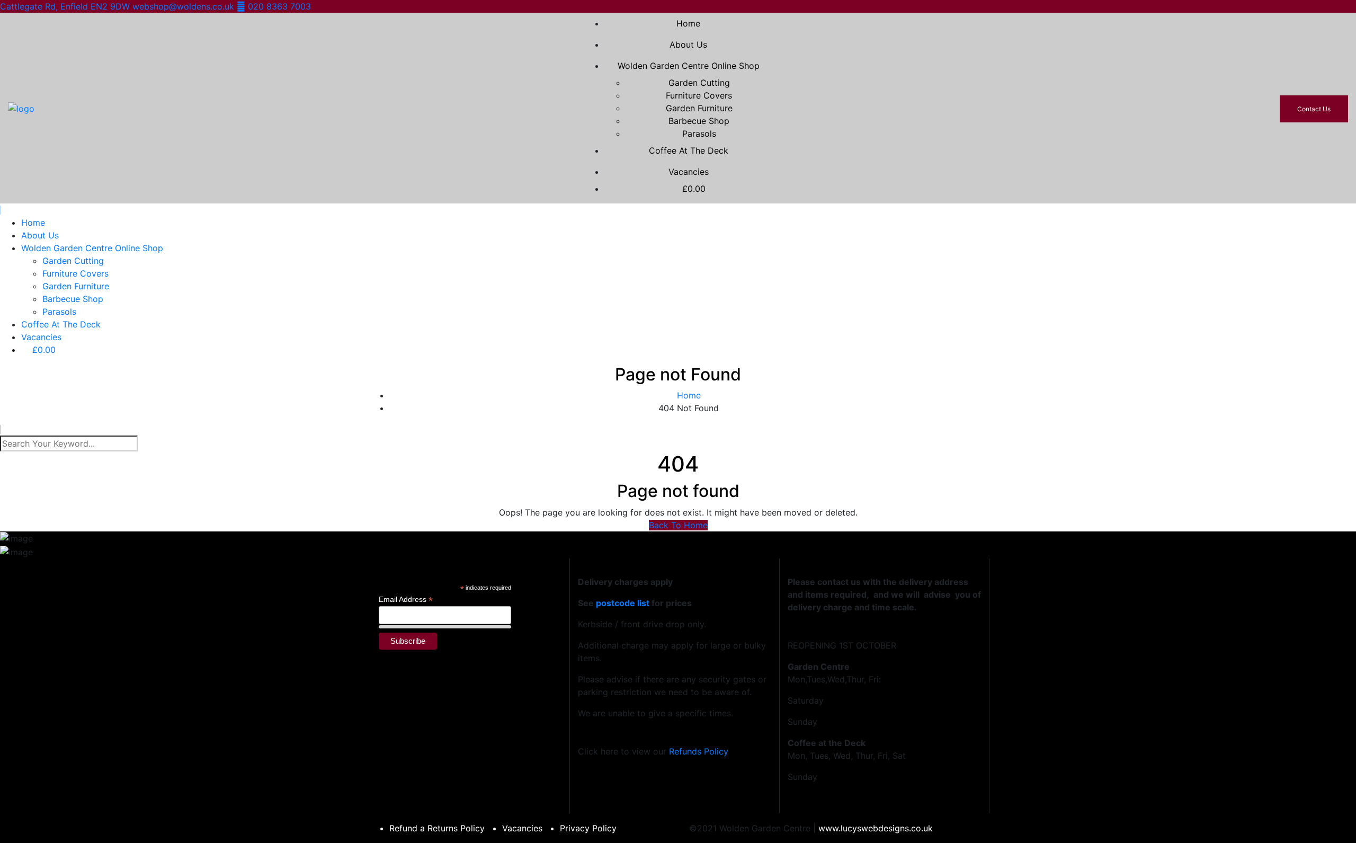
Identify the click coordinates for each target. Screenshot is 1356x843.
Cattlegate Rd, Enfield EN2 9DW (66, 6)
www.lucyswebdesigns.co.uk (875, 828)
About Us (688, 44)
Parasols (699, 133)
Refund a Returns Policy (437, 828)
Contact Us (1314, 109)
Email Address (406, 599)
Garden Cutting (699, 82)
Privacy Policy (588, 828)
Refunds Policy (698, 751)
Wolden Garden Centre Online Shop (689, 65)
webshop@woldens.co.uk (184, 6)
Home (688, 23)
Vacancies (688, 171)
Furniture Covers (699, 95)
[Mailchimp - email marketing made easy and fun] (498, 651)
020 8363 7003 (278, 6)
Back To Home (678, 525)
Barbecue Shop (698, 121)
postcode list (622, 603)
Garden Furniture (699, 108)
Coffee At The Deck (688, 150)
